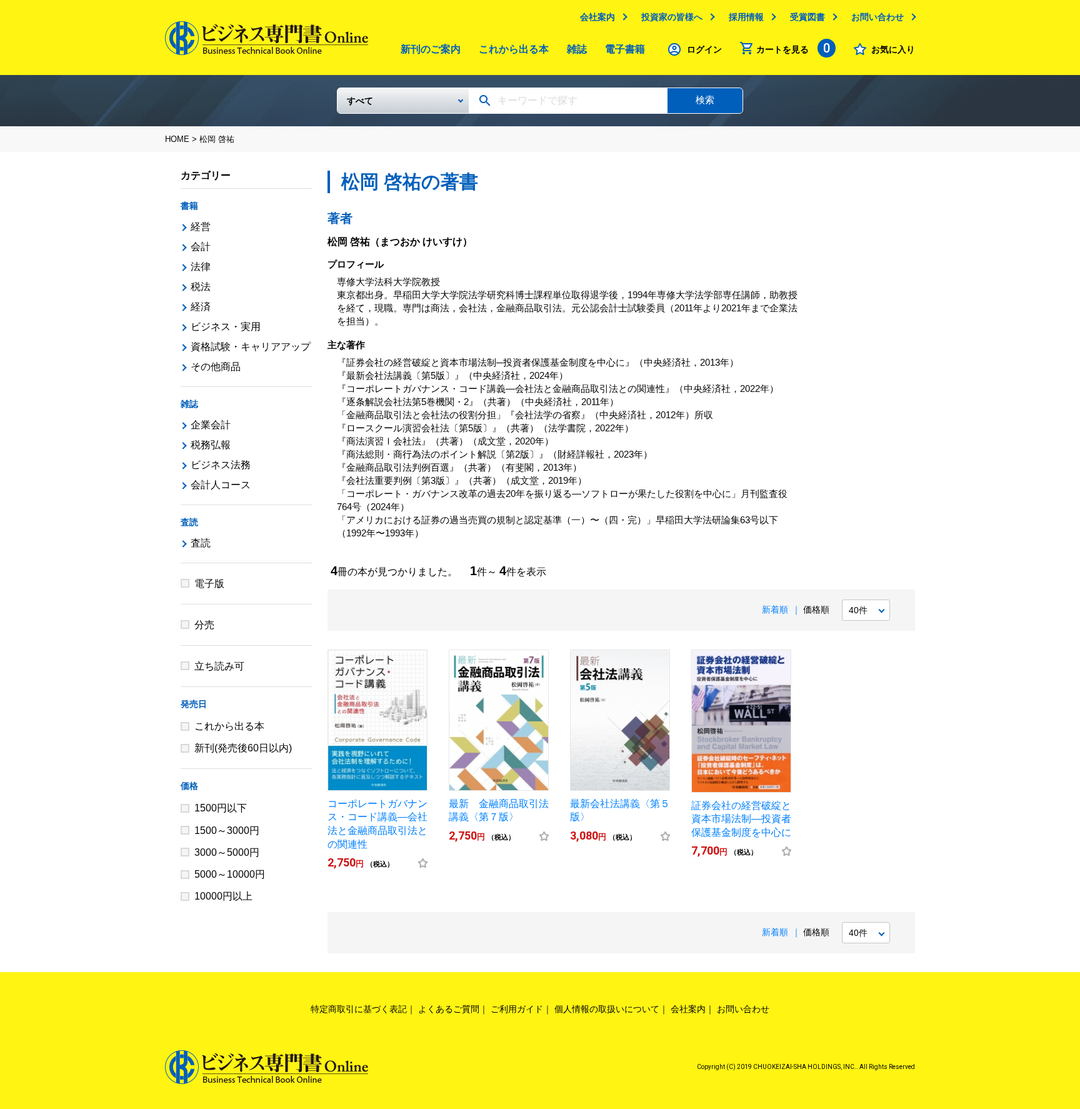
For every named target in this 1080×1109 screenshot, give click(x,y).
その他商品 (216, 366)
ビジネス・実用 (226, 326)
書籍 (189, 206)
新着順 (775, 610)
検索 (705, 99)
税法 (201, 286)
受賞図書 (807, 17)
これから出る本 (514, 49)
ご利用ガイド (517, 1009)
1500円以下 (220, 808)
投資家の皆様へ (671, 17)
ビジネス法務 (221, 464)
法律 (201, 266)
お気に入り (893, 49)
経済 (201, 306)
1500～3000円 (226, 830)
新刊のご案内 (431, 49)
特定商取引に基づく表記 (359, 1009)
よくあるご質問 (448, 1009)
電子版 (209, 583)
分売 (204, 625)
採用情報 (746, 17)
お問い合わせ (877, 17)
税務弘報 (211, 444)
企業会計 (211, 424)
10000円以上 (223, 896)
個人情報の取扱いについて (606, 1009)
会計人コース (221, 484)
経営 (201, 226)
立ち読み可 (219, 666)
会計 (201, 246)
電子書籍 (625, 49)
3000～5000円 (226, 852)
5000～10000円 (229, 874)
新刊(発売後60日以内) (243, 748)
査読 (189, 522)
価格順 (816, 610)
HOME (177, 139)
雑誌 (577, 49)
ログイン (704, 49)
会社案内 (597, 17)
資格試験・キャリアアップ (251, 346)
